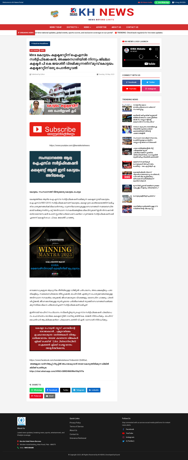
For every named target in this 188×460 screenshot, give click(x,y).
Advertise (101, 27)
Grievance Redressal (78, 438)
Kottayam (34, 50)
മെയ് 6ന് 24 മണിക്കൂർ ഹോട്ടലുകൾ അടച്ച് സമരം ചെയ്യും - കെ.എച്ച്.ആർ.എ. (144, 164)
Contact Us (132, 27)
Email (51, 396)
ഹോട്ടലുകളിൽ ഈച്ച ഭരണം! (144, 196)
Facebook (53, 390)
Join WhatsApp (163, 2)
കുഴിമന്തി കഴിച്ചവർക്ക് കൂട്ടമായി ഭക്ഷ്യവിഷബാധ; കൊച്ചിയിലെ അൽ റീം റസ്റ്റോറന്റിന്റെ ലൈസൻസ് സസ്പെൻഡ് (145, 118)
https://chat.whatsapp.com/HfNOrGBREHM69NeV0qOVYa (57, 371)
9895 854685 (29, 448)
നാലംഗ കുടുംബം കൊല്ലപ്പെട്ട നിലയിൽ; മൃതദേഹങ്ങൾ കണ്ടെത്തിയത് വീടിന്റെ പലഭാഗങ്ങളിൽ (145, 130)
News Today (56, 27)
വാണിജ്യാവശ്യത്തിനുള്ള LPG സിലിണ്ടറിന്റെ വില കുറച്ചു (145, 207)
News (87, 27)
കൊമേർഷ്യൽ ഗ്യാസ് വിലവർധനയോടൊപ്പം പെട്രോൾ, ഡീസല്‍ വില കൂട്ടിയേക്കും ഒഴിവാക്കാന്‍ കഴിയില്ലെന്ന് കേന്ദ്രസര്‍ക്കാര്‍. (146, 176)
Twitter (66, 390)
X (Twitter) (130, 441)
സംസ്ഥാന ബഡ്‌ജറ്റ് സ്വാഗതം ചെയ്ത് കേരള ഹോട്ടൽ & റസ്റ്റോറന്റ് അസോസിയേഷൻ (145, 140)
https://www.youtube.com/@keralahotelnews (69, 145)
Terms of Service (77, 426)
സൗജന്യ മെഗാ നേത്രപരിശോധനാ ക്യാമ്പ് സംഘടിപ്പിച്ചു (144, 107)
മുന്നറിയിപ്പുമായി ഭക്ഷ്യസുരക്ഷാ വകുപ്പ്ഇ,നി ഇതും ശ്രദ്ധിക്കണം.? (146, 187)
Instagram (152, 89)
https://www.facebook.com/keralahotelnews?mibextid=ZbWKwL (58, 360)
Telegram (80, 390)
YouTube (132, 89)
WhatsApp (38, 390)
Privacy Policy (75, 423)
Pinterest (37, 396)
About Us (116, 27)
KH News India (146, 2)
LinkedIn (95, 390)
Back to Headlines (40, 43)
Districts (72, 27)
